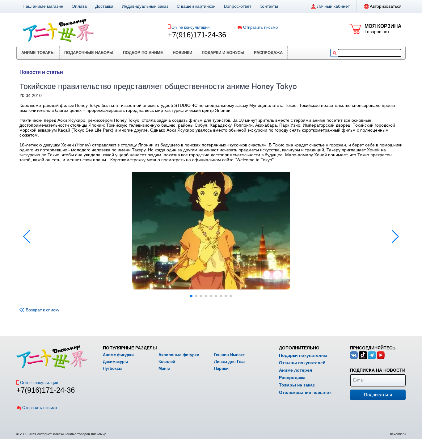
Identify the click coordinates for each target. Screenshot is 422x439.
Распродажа (268, 52)
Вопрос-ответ (237, 6)
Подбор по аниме (143, 52)
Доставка (104, 6)
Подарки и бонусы (223, 52)
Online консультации (190, 27)
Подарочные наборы (88, 52)
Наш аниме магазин (43, 6)
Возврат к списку (42, 309)
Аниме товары (38, 52)
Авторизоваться (386, 6)
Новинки (182, 52)
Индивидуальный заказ (145, 6)
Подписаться (378, 394)
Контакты (269, 6)
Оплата (79, 6)
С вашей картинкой (196, 6)
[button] (395, 236)
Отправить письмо (260, 27)
